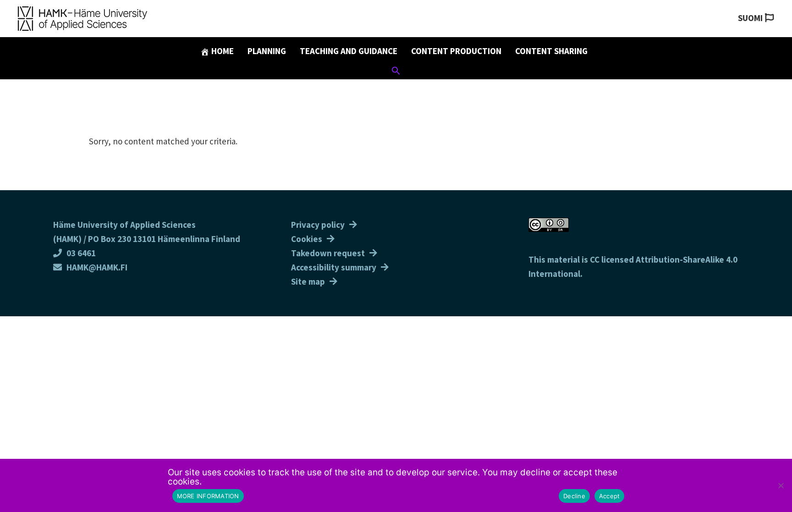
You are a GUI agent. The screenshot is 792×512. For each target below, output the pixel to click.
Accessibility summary (333, 267)
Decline (574, 496)
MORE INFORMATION (208, 496)
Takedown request (328, 253)
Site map (308, 281)
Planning (267, 50)
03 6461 (81, 253)
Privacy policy (318, 224)
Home (221, 50)
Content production (456, 50)
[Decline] (780, 485)
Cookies (306, 238)
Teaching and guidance (348, 50)
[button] (396, 71)
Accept (609, 496)
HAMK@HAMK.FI (96, 267)
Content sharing (551, 50)
